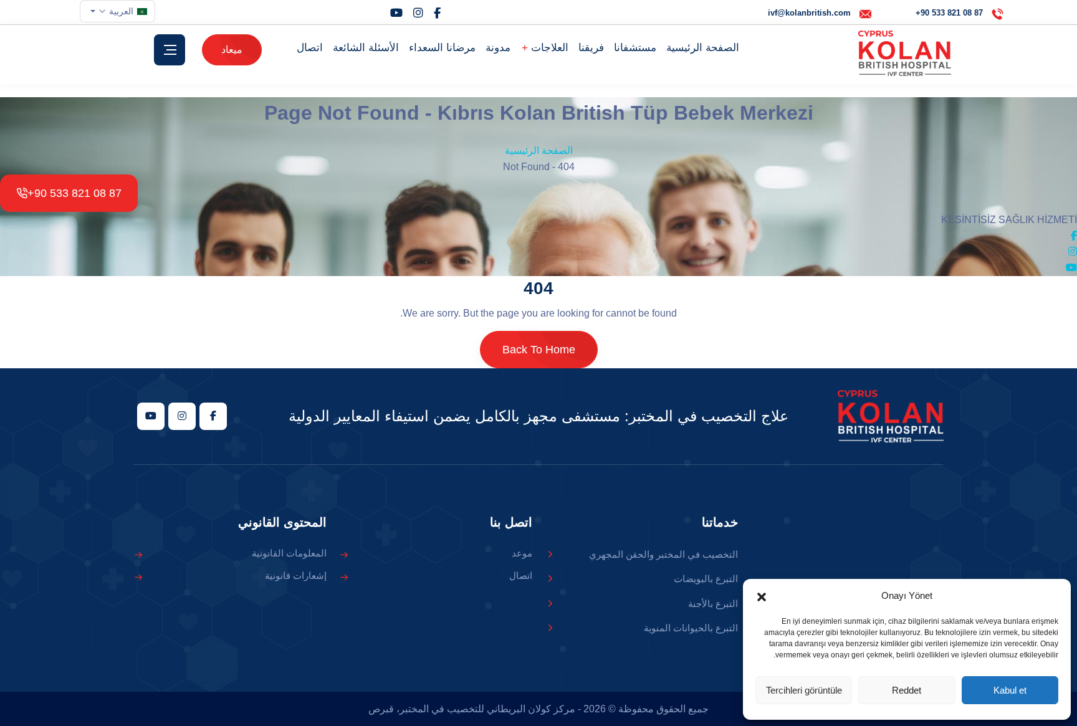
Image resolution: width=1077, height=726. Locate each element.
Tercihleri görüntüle (804, 690)
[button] (761, 596)
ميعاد (231, 49)
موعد (522, 553)
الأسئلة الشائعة (366, 48)
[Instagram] (418, 13)
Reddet (906, 690)
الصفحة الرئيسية (702, 48)
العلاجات (548, 48)
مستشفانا (635, 48)
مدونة (498, 48)
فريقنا (591, 48)
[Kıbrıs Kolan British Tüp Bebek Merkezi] (904, 53)
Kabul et (1010, 690)
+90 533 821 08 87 (74, 193)
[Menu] (169, 49)
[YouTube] (396, 13)
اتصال (310, 48)
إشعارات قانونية (296, 575)
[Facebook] (437, 13)
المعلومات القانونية (289, 553)
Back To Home (538, 349)
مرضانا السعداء (442, 48)
